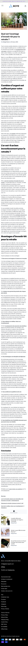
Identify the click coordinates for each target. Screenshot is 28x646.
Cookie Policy (4, 622)
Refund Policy (4, 617)
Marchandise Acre (5, 586)
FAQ (2, 594)
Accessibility (4, 626)
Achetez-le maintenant (6, 579)
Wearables (3, 581)
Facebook (3, 601)
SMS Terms (4, 624)
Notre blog (3, 606)
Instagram (3, 604)
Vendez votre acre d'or (6, 591)
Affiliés (3, 567)
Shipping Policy (5, 619)
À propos (3, 599)
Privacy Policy (4, 615)
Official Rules (4, 629)
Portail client (4, 588)
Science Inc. (11, 570)
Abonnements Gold (5, 576)
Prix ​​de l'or (3, 584)
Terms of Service (5, 612)
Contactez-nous (5, 597)
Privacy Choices (5, 608)
